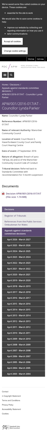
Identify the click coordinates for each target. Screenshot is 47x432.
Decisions (14, 84)
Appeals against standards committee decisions (18, 232)
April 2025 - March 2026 (18, 245)
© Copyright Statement (11, 396)
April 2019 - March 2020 (18, 280)
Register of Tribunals (15, 215)
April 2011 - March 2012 (18, 327)
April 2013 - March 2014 (18, 315)
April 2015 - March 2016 (18, 303)
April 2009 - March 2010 (18, 338)
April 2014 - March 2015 (18, 309)
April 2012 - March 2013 (18, 321)
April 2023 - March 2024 (18, 257)
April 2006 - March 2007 (18, 356)
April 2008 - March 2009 (18, 344)
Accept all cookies (12, 41)
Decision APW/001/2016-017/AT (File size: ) (23, 195)
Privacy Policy (7, 404)
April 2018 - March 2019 (18, 286)
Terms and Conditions (11, 400)
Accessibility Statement (11, 409)
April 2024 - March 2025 (18, 251)
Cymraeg (40, 59)
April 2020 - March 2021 (18, 274)
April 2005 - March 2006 (18, 362)
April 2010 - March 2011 (18, 333)
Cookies (5, 413)
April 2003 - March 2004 (18, 373)
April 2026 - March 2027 (18, 239)
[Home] (23, 66)
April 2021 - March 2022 (18, 268)
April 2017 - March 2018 (18, 292)
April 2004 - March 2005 (18, 368)
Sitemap (31, 59)
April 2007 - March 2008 (18, 350)
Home (5, 84)
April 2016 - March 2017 (18, 297)
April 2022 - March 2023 (18, 262)
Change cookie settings (15, 50)
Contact (5, 391)
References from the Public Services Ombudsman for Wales (23, 223)
